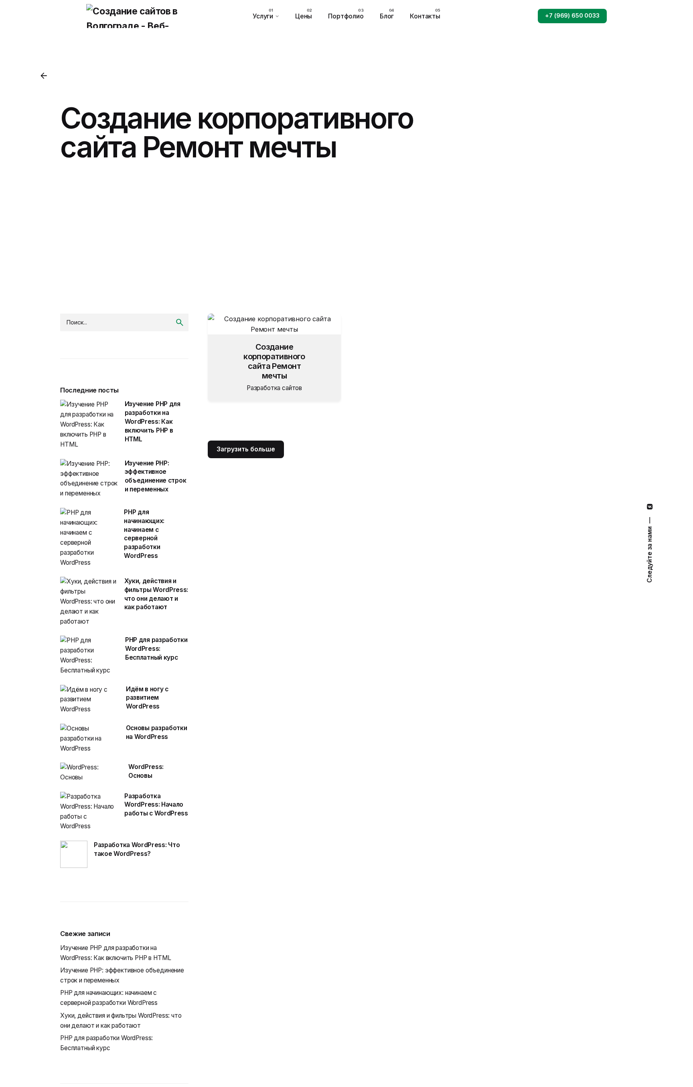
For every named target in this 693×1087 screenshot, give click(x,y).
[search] (179, 322)
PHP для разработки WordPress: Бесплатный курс (156, 648)
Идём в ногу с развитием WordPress (147, 698)
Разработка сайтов (274, 388)
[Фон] (43, 75)
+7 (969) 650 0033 (572, 15)
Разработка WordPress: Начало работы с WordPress (156, 804)
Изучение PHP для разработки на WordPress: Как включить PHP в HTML (152, 421)
